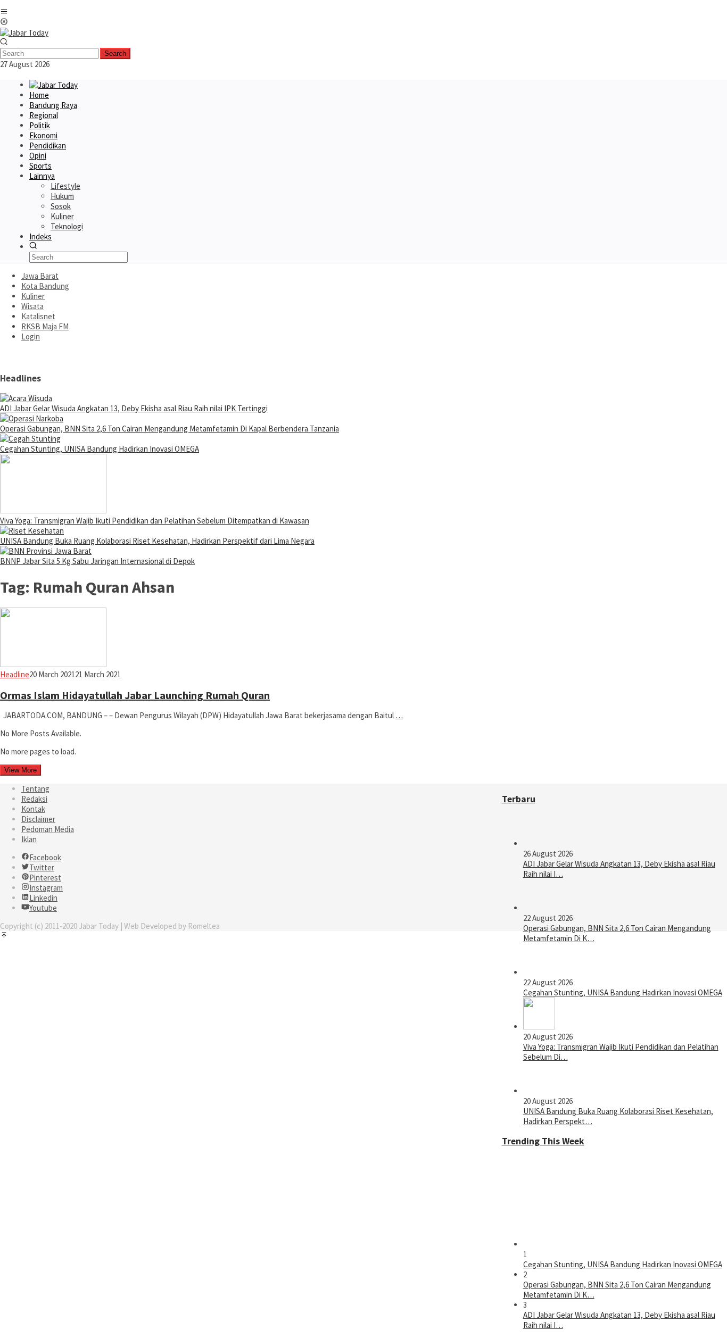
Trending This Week (543, 1141)
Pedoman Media (47, 829)
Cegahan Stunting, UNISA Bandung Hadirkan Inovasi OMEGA (99, 449)
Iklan (29, 839)
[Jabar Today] (24, 33)
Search (115, 53)
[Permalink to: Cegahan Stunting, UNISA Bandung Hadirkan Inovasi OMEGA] (30, 439)
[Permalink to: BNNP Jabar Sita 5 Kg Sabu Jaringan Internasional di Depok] (46, 551)
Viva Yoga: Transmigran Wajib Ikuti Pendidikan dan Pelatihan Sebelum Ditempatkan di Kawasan (154, 521)
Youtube (43, 908)
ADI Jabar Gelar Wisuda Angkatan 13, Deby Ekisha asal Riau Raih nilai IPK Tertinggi (134, 408)
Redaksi (34, 799)
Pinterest (45, 877)
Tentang (35, 789)
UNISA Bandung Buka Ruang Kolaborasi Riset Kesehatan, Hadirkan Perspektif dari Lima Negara (157, 541)
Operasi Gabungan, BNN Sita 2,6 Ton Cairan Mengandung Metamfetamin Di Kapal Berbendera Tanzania (169, 428)
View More (20, 770)
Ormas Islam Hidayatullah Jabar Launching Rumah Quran (135, 695)
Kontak (33, 809)
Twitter (41, 867)
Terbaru (518, 799)
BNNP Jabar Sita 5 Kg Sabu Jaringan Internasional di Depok (97, 561)
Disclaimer (38, 819)
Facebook (45, 857)
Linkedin (43, 898)
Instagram (46, 888)
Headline (14, 674)
